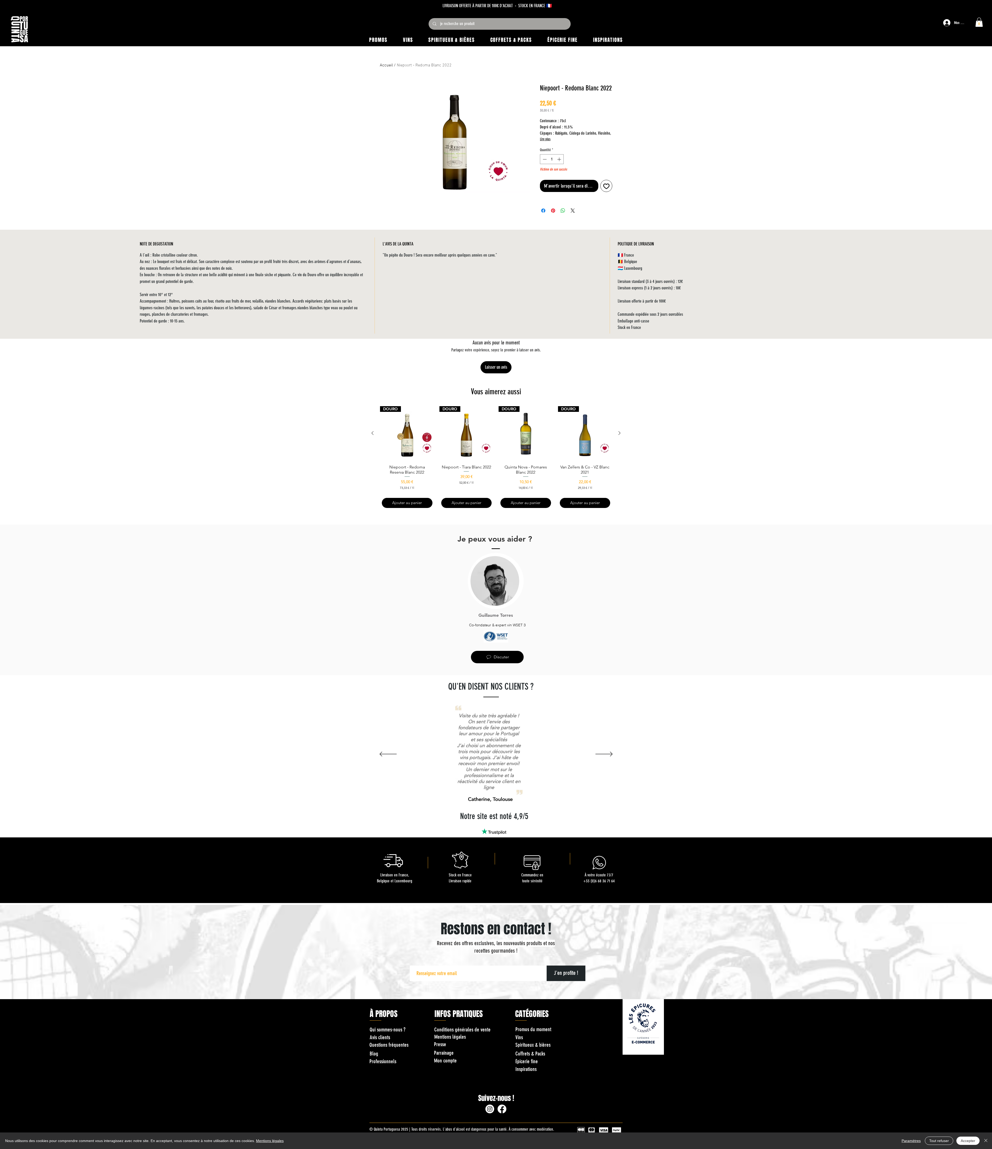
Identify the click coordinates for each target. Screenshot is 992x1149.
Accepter (968, 1141)
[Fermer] (986, 1141)
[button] (613, 501)
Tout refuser (939, 1141)
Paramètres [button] (911, 1141)
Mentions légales (270, 1141)
